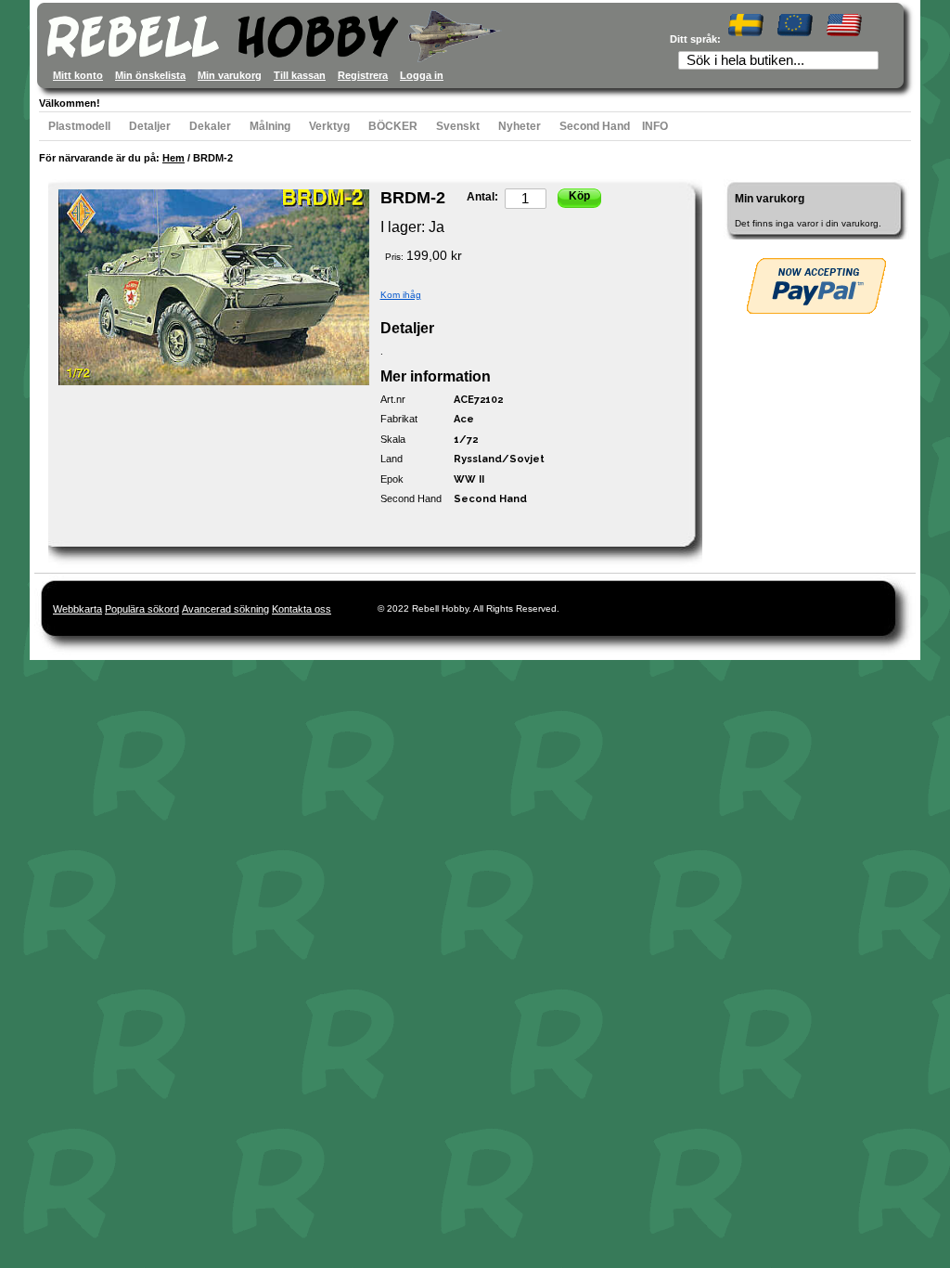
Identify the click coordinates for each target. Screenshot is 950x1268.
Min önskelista (150, 75)
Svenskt (458, 126)
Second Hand (594, 126)
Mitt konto (78, 75)
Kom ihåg (400, 295)
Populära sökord (142, 609)
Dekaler (210, 126)
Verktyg (329, 126)
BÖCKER (392, 126)
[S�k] (870, 62)
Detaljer (150, 126)
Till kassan (300, 75)
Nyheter (519, 126)
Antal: (482, 196)
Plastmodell (79, 126)
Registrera (363, 75)
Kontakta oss (301, 609)
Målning (270, 126)
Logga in (421, 75)
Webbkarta (77, 609)
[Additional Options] (816, 286)
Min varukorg (230, 75)
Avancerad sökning (225, 609)
